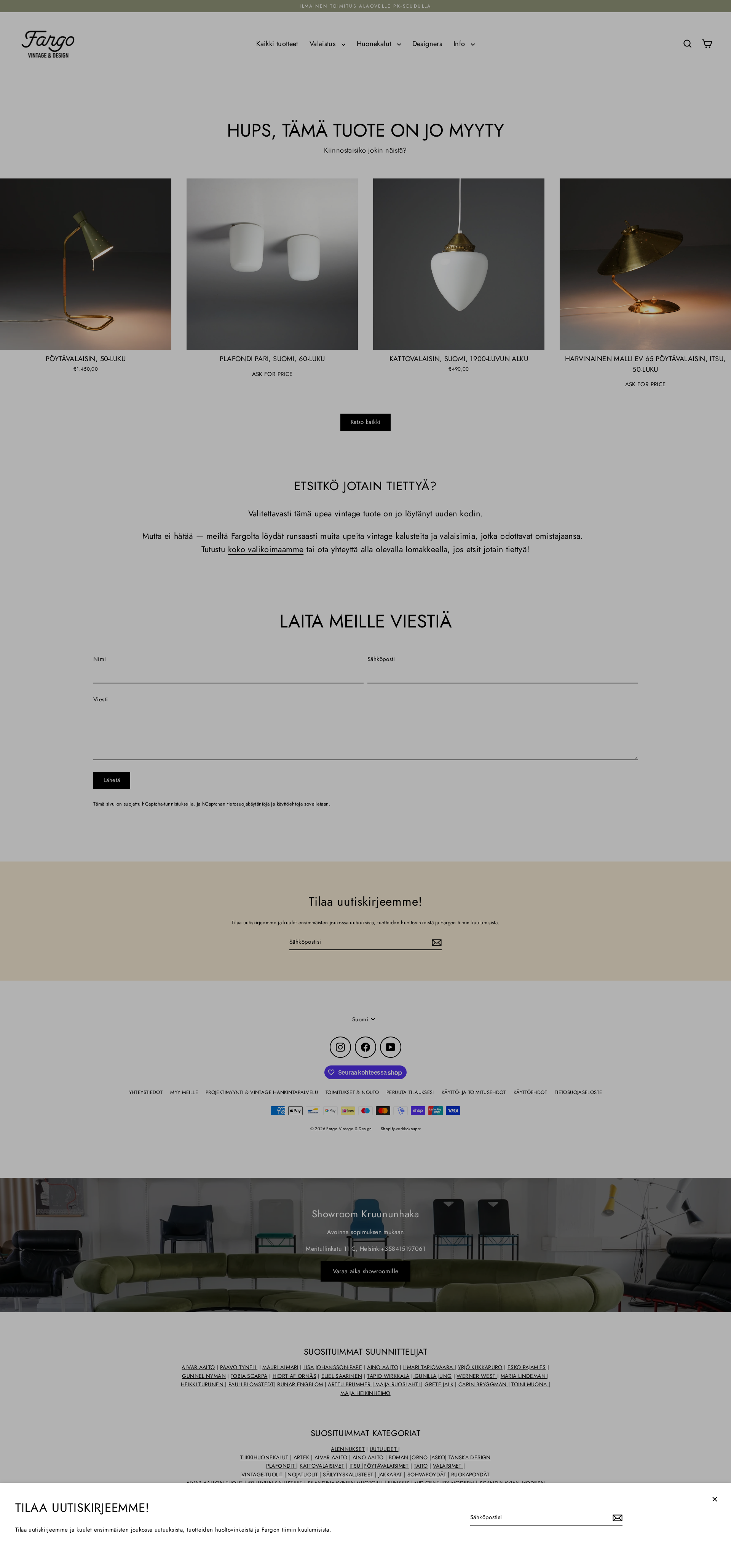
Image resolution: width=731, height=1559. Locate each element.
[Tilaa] (616, 1518)
